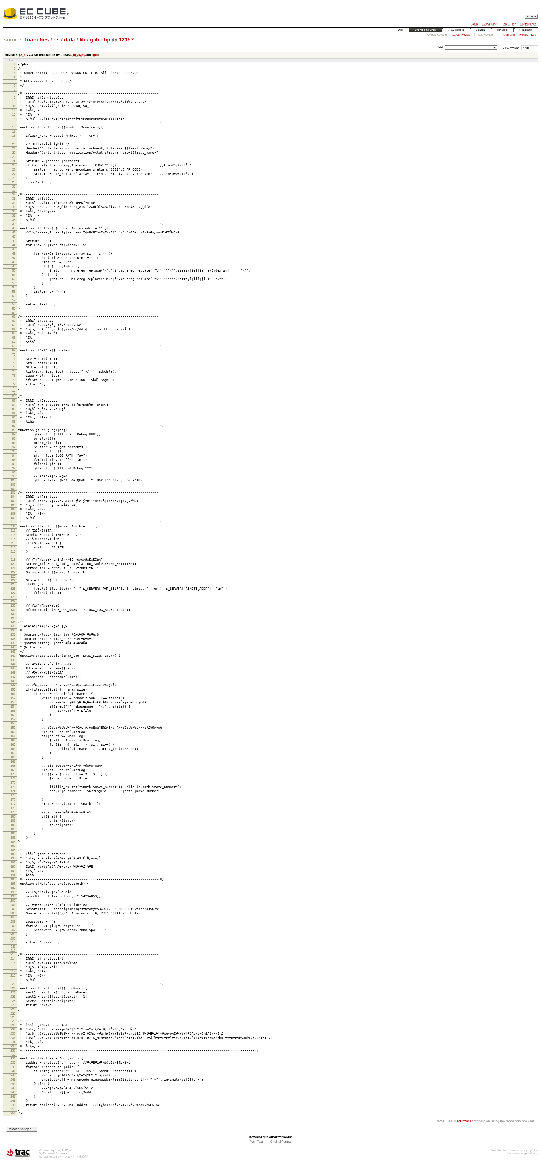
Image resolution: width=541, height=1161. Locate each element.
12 (13, 110)
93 (13, 451)
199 (12, 896)
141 (12, 651)
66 (13, 337)
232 (12, 1033)
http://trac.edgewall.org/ (522, 1153)
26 (13, 169)
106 (12, 505)
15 (13, 123)
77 (13, 384)
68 (13, 346)
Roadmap (525, 29)
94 (13, 455)
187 (12, 846)
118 (13, 556)
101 (12, 484)
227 (12, 1013)
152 (12, 698)
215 (12, 962)
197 (12, 887)
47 (13, 257)
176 (12, 799)
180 (12, 816)
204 (12, 917)
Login (474, 23)
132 (12, 614)
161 (12, 736)
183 (12, 829)
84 (13, 413)
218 (12, 975)
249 (12, 1105)
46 (13, 253)
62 (13, 320)
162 (12, 740)
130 (12, 605)
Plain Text (256, 1141)
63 (13, 325)
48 (13, 262)
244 (12, 1083)
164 (12, 748)
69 (13, 350)
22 (13, 152)
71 (13, 358)
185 (12, 837)
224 (12, 1001)
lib (82, 40)
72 (13, 363)
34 (13, 202)
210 (12, 942)
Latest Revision (462, 34)
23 (13, 156)
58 (13, 304)
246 (12, 1092)
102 (12, 488)
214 (12, 958)
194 (12, 875)
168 (12, 765)
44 (13, 245)
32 (13, 194)
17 (13, 131)
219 (12, 979)
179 (12, 812)
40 (13, 228)
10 (13, 101)
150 (12, 689)
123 (12, 576)
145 (12, 668)
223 (12, 996)
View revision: (511, 47)
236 (12, 1050)
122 (12, 572)
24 (13, 161)
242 (12, 1075)
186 (12, 841)
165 (12, 753)
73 (13, 367)
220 (12, 984)
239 (12, 1062)
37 (13, 215)
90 (13, 438)
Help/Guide (489, 23)
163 (12, 744)
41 (13, 232)
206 (12, 926)
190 (12, 858)
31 (13, 190)
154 (12, 706)
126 (12, 588)
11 (13, 106)
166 (12, 757)
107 (12, 509)
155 (12, 710)
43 (13, 241)
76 (13, 380)
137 (12, 634)
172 (12, 782)
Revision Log (527, 34)
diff (95, 54)
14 (13, 118)
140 (12, 647)
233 (12, 1037)
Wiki (400, 29)
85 (13, 417)
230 (12, 1025)
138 (12, 638)
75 (13, 375)
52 (13, 279)
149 (12, 685)
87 (13, 426)
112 (13, 530)
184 (12, 833)
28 (13, 178)
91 (13, 442)
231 (12, 1029)
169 (12, 770)
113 (13, 534)
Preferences (528, 23)
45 (13, 249)
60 (13, 312)
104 (12, 496)
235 (12, 1046)
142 (12, 655)
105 (12, 501)
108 (12, 513)
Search (480, 29)
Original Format (280, 1141)
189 (12, 854)
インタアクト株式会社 (76, 1156)
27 (13, 173)
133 (12, 618)
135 (12, 626)
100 (12, 480)
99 (13, 476)
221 (12, 988)
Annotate (509, 34)
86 (13, 421)
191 (12, 862)
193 (12, 871)
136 (12, 630)
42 (13, 236)
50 (13, 270)
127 (12, 592)
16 (13, 127)
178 (12, 808)
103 (12, 492)
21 (13, 148)
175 (12, 795)
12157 (126, 40)
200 (12, 900)
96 (13, 464)
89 (13, 434)
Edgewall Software (55, 1153)
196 (12, 883)
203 (12, 913)
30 (13, 186)
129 (12, 601)
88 (13, 430)
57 (13, 300)
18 (13, 135)
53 (13, 283)
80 (13, 396)
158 (12, 723)
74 (13, 371)
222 (12, 992)
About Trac (509, 23)
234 (12, 1042)
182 (12, 825)
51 (13, 274)
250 (12, 1109)
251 (12, 1113)
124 (12, 580)
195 (12, 879)
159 (12, 727)
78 (13, 388)
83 (13, 409)
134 (12, 622)
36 (13, 211)
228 (12, 1017)
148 (12, 681)
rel (56, 40)
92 (13, 447)
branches (37, 40)
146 (12, 672)
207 (12, 930)
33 (13, 198)
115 (13, 543)
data (69, 40)
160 (12, 731)
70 (13, 354)
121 (12, 568)
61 (13, 316)
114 (13, 539)
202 (12, 909)
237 (12, 1054)
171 (12, 778)
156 (12, 715)
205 (12, 921)
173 (12, 786)
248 (12, 1100)
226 (12, 1009)
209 (12, 938)
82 (13, 404)
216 (12, 967)
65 (13, 333)
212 (12, 950)
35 (13, 207)
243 (12, 1079)
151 (12, 693)
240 (12, 1067)
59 (13, 308)
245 (12, 1088)
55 (13, 291)
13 (13, 114)
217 (12, 971)
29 (13, 182)
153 (12, 702)
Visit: (441, 47)
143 (12, 660)
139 (12, 643)
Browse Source (425, 29)
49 (13, 266)
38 (13, 219)
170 (12, 774)
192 (12, 866)
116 (13, 547)
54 (13, 287)
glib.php (100, 40)
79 (13, 392)
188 (12, 849)
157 (12, 719)
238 (12, 1058)
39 (13, 224)
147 (12, 676)
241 (12, 1071)
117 (13, 551)
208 (12, 934)
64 (13, 329)
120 (12, 563)
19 (13, 140)
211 (13, 946)
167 (12, 761)
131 (12, 609)
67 (13, 341)
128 (12, 597)
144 (12, 664)
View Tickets (456, 29)
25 (13, 165)
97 (13, 468)
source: (13, 40)
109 (12, 517)
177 (12, 803)
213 (12, 954)
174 (12, 791)
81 (13, 400)
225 (12, 1005)
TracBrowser (463, 1121)
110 (13, 522)
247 (12, 1096)
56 (13, 296)
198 (12, 892)
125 (12, 584)
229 (12, 1021)
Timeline (502, 29)
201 (12, 904)
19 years (78, 54)
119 (13, 559)
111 (13, 526)
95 (13, 459)
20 (13, 144)
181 (12, 820)
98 (13, 472)
